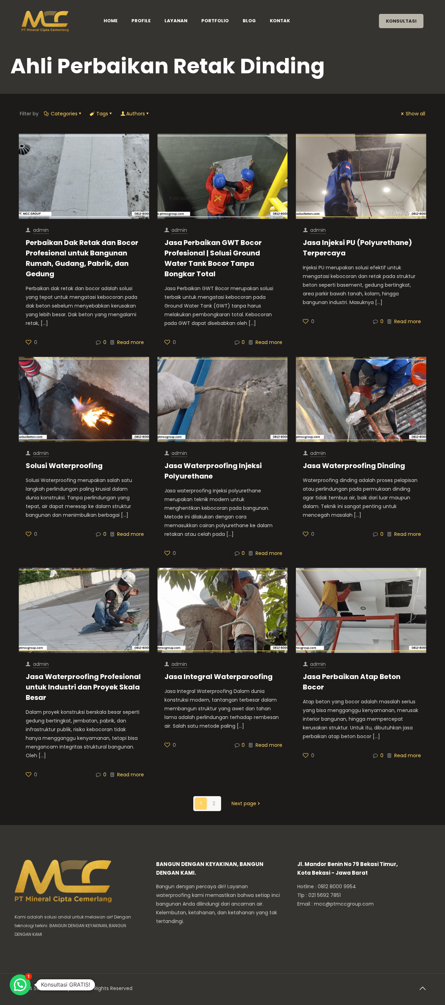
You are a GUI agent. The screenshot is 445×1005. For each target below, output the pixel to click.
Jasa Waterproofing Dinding (354, 466)
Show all (415, 113)
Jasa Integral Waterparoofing (218, 676)
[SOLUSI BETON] (54, 21)
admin (41, 230)
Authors (135, 113)
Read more (130, 342)
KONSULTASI (401, 21)
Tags (102, 113)
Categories (64, 113)
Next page (244, 803)
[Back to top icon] (423, 988)
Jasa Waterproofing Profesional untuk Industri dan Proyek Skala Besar (83, 687)
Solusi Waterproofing (64, 466)
